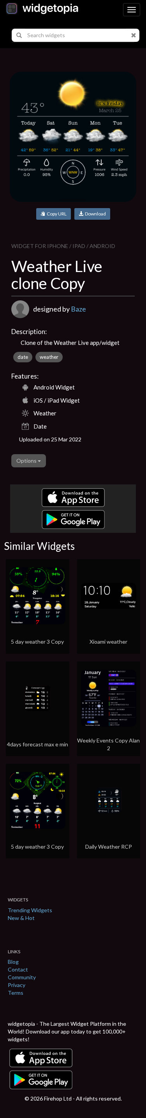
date (23, 357)
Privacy (16, 985)
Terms (15, 992)
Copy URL (56, 214)
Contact (18, 969)
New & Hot (21, 918)
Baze (78, 309)
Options (27, 460)
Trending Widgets (30, 910)
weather (49, 357)
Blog (13, 961)
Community (22, 977)
